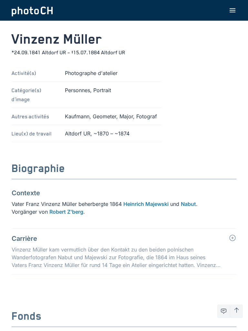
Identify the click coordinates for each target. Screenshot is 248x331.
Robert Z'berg (66, 211)
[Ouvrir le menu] (232, 10)
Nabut (188, 204)
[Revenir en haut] (236, 311)
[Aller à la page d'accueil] (32, 10)
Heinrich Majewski (146, 204)
